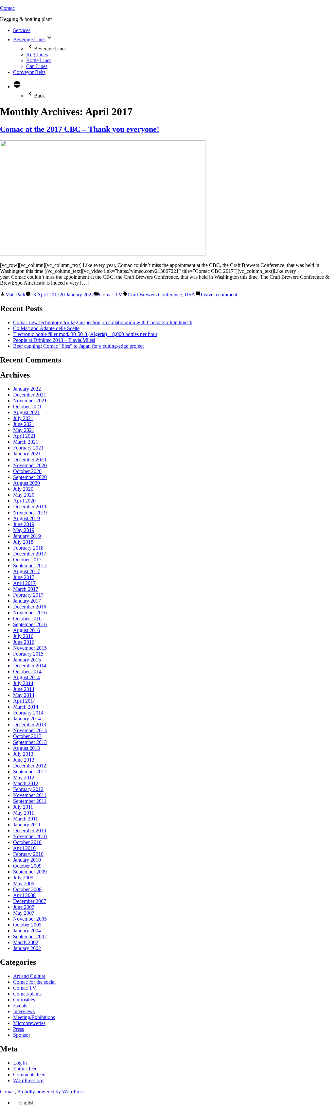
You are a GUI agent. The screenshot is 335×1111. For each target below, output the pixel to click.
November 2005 (30, 919)
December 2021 (29, 394)
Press (18, 1029)
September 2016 (30, 624)
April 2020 (24, 500)
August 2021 (26, 412)
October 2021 (27, 406)
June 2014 (23, 689)
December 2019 (29, 506)
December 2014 (29, 665)
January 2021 (27, 453)
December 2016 (29, 606)
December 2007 (29, 901)
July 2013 (23, 754)
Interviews (24, 1011)
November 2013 (30, 730)
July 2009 (23, 877)
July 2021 (23, 418)
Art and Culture (29, 976)
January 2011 (27, 824)
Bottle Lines (38, 60)
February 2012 (28, 789)
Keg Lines (37, 54)
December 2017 (29, 553)
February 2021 (28, 447)
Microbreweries (29, 1023)
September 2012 (30, 771)
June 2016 (23, 642)
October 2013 (27, 736)
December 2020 (29, 459)
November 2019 (30, 512)
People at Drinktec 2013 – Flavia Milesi (54, 340)
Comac (7, 8)
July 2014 (23, 683)
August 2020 (26, 483)
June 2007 (23, 907)
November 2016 (30, 612)
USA (190, 294)
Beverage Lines (29, 39)
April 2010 (24, 848)
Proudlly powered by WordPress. (51, 1091)
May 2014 (23, 695)
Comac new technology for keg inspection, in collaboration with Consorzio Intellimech (102, 322)
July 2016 (23, 636)
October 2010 (27, 842)
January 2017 (27, 601)
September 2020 (30, 477)
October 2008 (27, 889)
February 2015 (28, 654)
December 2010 (29, 830)
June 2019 (23, 524)
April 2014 (24, 701)
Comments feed (29, 1074)
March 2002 (25, 942)
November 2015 (30, 648)
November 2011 (29, 795)
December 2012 (29, 765)
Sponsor (21, 1035)
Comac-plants (27, 993)
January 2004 (27, 930)
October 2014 (27, 671)
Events (20, 1005)
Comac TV (110, 294)
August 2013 (26, 748)
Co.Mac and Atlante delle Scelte (46, 328)
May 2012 (23, 777)
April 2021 (24, 436)
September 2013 (30, 742)
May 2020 (23, 495)
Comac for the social (34, 982)
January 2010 (27, 860)
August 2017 (26, 571)
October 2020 (27, 471)
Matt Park (15, 294)
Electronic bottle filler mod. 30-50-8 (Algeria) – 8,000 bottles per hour (85, 334)
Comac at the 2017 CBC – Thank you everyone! (79, 129)
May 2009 (23, 883)
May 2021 (23, 430)
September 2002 (30, 936)
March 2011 (25, 818)
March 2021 (25, 442)
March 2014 (25, 707)
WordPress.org (28, 1080)
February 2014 (28, 712)
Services (21, 30)
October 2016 (27, 618)
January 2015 (27, 659)
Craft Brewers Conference (155, 294)
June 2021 (23, 424)
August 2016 (26, 630)
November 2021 (30, 400)
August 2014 (26, 677)
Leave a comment (219, 294)
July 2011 (23, 807)
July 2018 (23, 542)
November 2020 (30, 465)
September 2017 (30, 565)
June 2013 (23, 760)
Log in (20, 1063)
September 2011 (29, 801)
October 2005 (27, 924)
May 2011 (23, 813)
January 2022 (27, 389)
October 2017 (27, 559)
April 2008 (24, 895)
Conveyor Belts (29, 72)
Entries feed (25, 1068)
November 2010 (30, 836)
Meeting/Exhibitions (34, 1017)
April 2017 (24, 583)
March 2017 (25, 589)
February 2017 (28, 595)
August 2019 (26, 518)
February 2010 (28, 854)
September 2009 (30, 871)
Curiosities (24, 999)
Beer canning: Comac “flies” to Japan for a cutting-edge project (78, 346)
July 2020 (23, 489)
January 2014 (27, 718)
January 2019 (27, 536)
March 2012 (25, 783)
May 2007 (23, 913)
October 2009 (27, 866)
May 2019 (23, 530)
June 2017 (23, 577)
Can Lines (36, 66)
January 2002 (27, 948)
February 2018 (28, 548)
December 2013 (29, 724)
